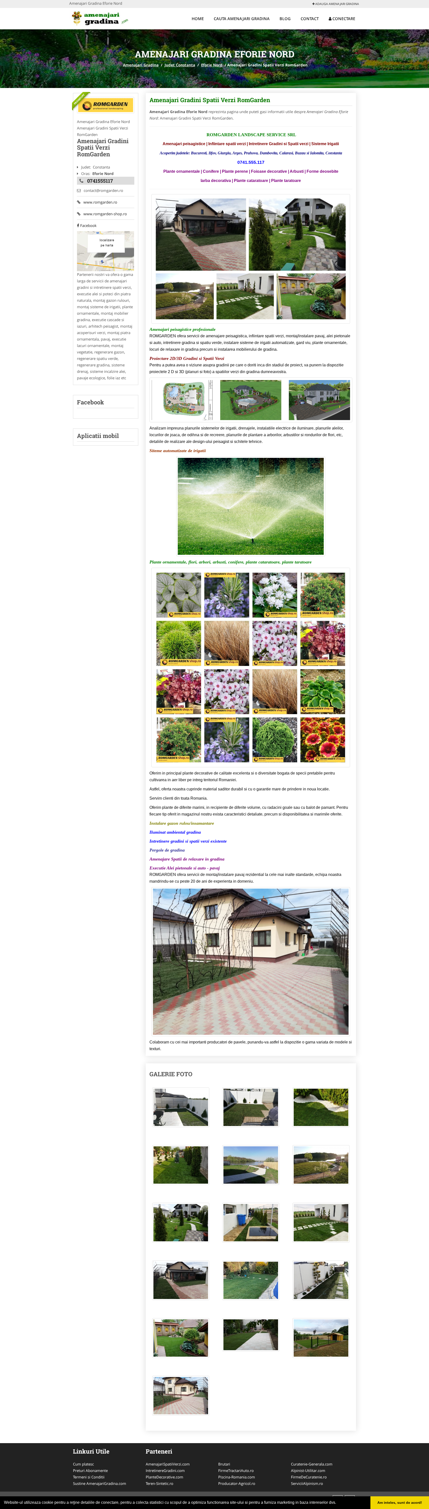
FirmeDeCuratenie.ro (309, 1476)
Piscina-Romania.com (236, 1476)
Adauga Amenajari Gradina (337, 4)
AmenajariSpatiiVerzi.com (168, 1464)
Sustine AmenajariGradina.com (99, 1483)
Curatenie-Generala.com (311, 1464)
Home (198, 18)
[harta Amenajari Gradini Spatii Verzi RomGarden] (105, 250)
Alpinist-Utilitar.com (308, 1470)
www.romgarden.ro (98, 202)
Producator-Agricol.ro (236, 1483)
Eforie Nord (211, 64)
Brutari (224, 1464)
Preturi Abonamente (90, 1470)
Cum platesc (83, 1464)
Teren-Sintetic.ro (159, 1483)
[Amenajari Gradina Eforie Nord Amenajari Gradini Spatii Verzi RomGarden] (180, 1110)
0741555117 (100, 180)
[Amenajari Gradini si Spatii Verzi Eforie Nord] (105, 105)
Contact (310, 18)
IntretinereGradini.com (165, 1470)
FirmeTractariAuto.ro (236, 1470)
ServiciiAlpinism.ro (307, 1483)
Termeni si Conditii (89, 1476)
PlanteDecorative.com (164, 1476)
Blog (285, 18)
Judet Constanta (180, 64)
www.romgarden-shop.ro (103, 213)
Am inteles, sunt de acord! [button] (399, 1503)
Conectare (343, 18)
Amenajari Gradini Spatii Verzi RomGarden (209, 100)
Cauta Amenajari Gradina (242, 18)
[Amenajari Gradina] (102, 17)
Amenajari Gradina (141, 64)
